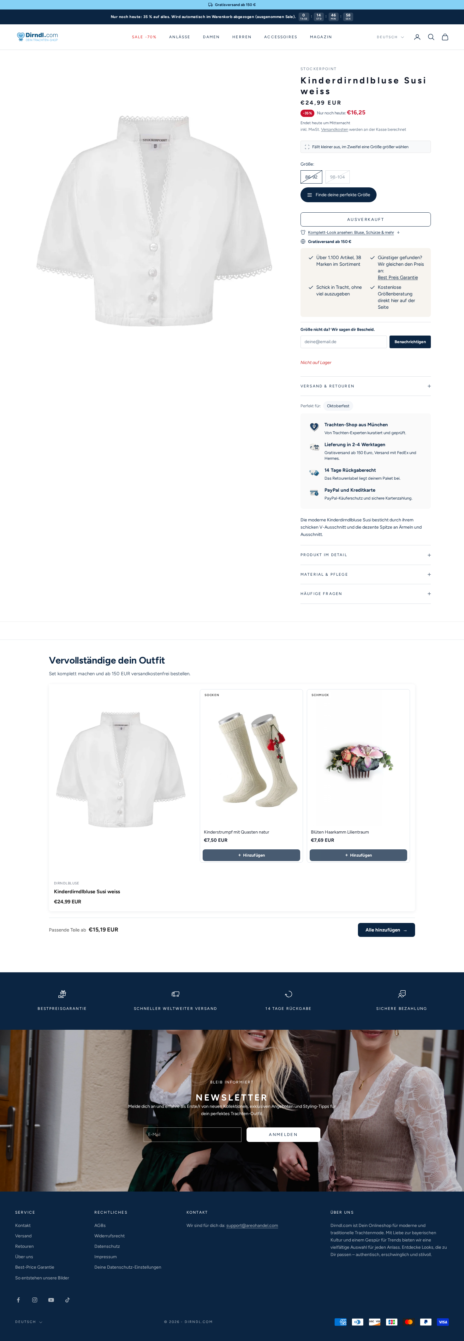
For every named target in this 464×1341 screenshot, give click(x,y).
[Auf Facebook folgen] (18, 1300)
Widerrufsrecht (109, 1236)
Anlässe (179, 37)
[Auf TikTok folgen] (67, 1300)
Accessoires (280, 37)
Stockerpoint (318, 69)
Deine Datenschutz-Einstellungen (127, 1267)
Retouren (24, 1246)
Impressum (105, 1256)
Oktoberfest (338, 406)
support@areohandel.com (252, 1225)
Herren (242, 37)
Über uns (24, 1256)
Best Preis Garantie (398, 277)
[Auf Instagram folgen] (35, 1300)
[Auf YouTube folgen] (51, 1300)
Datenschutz (107, 1246)
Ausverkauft (365, 219)
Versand (23, 1236)
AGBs (100, 1225)
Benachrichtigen (410, 341)
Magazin (321, 37)
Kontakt (23, 1225)
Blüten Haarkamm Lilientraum (340, 832)
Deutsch (387, 37)
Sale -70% (144, 37)
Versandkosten (334, 129)
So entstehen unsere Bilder (42, 1278)
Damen (211, 37)
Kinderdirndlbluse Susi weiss (87, 892)
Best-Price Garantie (34, 1267)
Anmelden (283, 1134)
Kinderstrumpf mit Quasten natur (236, 832)
